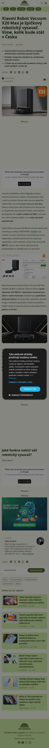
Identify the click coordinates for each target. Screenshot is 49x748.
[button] (24, 382)
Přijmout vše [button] (30, 389)
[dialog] (24, 374)
